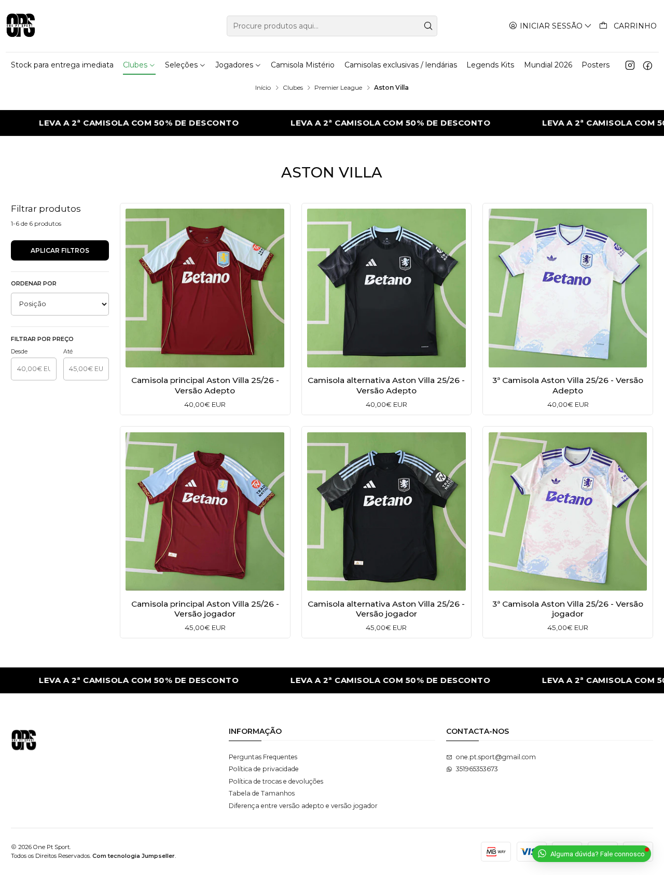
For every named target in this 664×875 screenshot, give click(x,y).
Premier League (338, 88)
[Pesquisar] (428, 26)
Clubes (293, 88)
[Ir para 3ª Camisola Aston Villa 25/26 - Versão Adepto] (568, 288)
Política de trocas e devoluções (276, 781)
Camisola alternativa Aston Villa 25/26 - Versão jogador (386, 609)
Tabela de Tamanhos (262, 793)
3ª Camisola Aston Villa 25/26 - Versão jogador (567, 609)
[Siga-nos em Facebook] (647, 65)
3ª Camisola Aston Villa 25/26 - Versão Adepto (567, 385)
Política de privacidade (264, 769)
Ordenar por (34, 283)
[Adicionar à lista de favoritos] (137, 286)
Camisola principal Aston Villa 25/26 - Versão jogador (205, 609)
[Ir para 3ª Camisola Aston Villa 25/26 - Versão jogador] (568, 511)
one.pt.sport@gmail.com (496, 757)
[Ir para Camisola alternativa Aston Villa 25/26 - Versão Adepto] (386, 288)
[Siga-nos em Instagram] (630, 65)
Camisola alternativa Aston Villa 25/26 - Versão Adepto (386, 385)
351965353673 (477, 769)
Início (263, 88)
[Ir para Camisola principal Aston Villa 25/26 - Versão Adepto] (205, 288)
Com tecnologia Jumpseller (133, 855)
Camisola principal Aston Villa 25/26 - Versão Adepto (205, 385)
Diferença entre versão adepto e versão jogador (303, 806)
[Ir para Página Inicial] (21, 26)
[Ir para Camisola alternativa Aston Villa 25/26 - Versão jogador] (386, 511)
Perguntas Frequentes (263, 757)
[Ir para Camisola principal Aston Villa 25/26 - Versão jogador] (205, 511)
